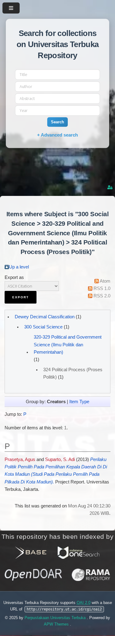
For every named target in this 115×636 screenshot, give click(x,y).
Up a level (19, 266)
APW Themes (57, 624)
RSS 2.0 (102, 295)
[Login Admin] (110, 187)
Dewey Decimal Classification (45, 316)
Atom (105, 281)
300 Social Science (43, 326)
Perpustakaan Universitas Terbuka (56, 617)
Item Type (79, 401)
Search (57, 122)
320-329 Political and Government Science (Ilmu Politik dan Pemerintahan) (68, 344)
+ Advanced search (57, 134)
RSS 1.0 (102, 288)
